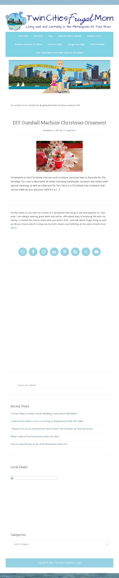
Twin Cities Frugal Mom (59, 76)
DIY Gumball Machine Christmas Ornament (59, 122)
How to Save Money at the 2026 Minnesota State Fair (39, 444)
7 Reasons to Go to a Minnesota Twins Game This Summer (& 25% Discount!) (52, 428)
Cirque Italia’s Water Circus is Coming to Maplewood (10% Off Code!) (47, 421)
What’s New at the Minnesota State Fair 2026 (35, 436)
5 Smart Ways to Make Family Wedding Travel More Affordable (44, 413)
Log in (78, 563)
